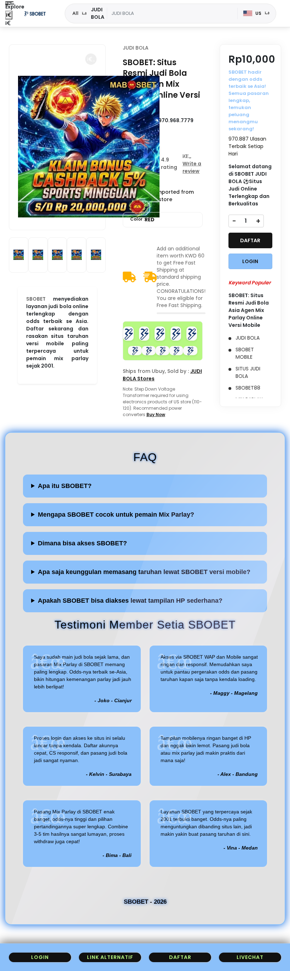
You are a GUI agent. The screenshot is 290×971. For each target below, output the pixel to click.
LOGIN (250, 261)
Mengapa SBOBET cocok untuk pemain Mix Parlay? (116, 514)
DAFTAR (250, 240)
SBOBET (36, 298)
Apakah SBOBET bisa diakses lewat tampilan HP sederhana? (130, 600)
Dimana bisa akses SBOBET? (82, 543)
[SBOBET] (35, 13)
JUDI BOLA (136, 47)
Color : (142, 219)
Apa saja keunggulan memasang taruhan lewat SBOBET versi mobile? (144, 571)
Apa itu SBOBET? (65, 485)
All (75, 13)
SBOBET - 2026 (145, 901)
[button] (91, 59)
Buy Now (155, 414)
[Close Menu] (8, 15)
